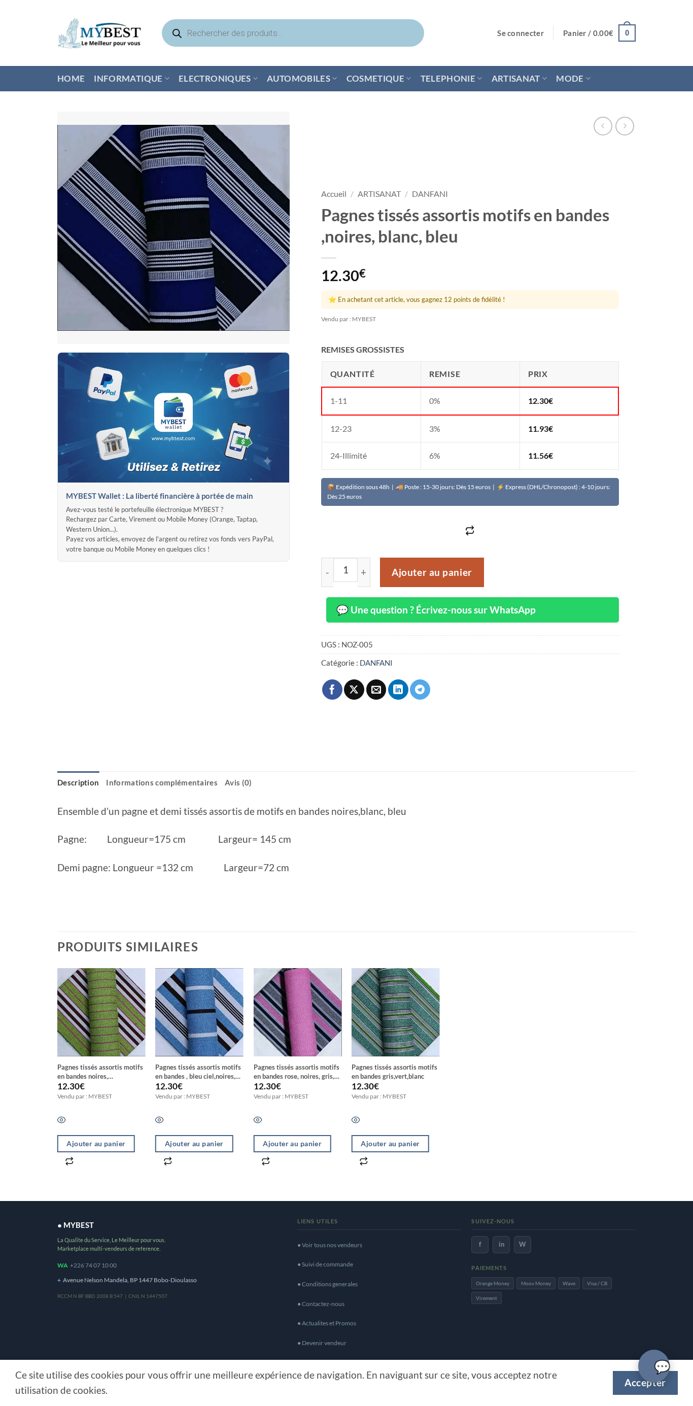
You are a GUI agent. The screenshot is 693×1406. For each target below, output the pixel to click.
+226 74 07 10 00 (93, 1265)
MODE (569, 78)
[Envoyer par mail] (376, 689)
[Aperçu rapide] (61, 1120)
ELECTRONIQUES (215, 78)
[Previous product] (624, 126)
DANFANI (430, 193)
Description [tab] (78, 782)
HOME (71, 78)
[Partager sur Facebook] (332, 689)
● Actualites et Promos (326, 1323)
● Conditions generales (327, 1284)
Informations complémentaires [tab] (162, 782)
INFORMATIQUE (128, 78)
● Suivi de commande (325, 1264)
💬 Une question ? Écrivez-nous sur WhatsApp (436, 609)
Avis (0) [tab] (238, 782)
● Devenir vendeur (321, 1343)
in (501, 1244)
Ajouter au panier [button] (95, 1143)
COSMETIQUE (375, 78)
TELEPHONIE (448, 78)
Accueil (333, 193)
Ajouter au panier (432, 572)
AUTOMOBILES (298, 78)
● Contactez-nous (320, 1304)
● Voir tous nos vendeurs (329, 1245)
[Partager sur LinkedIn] (398, 689)
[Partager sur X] (354, 689)
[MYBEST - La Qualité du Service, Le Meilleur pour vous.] (99, 32)
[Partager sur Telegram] (420, 689)
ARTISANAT (516, 78)
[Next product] (603, 126)
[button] (520, 33)
